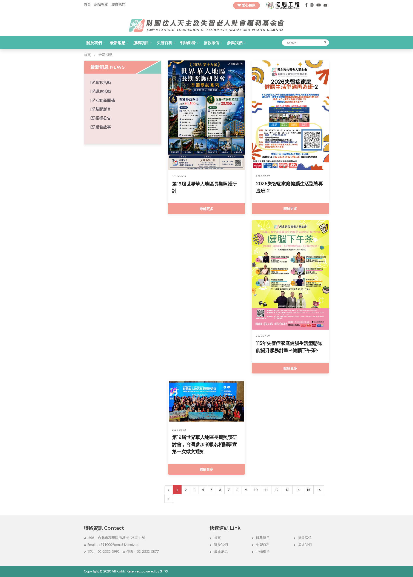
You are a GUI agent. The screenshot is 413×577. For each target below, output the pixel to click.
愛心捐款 (248, 5)
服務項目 (141, 42)
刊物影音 (188, 42)
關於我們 (94, 42)
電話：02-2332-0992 (103, 551)
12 (277, 490)
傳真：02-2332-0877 (142, 551)
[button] (95, 42)
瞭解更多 (206, 209)
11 (266, 490)
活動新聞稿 (105, 100)
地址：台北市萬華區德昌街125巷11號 (116, 537)
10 (255, 490)
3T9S (164, 571)
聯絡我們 (118, 4)
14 (298, 490)
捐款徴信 (304, 537)
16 (319, 490)
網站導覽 (101, 4)
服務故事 (103, 127)
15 (308, 490)
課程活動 (103, 91)
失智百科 (165, 42)
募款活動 (103, 82)
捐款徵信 (212, 42)
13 (287, 490)
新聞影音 (103, 109)
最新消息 (118, 42)
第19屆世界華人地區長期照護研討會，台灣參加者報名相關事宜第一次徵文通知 (204, 444)
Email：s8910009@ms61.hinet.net (113, 544)
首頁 (87, 4)
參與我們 (235, 42)
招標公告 (103, 118)
